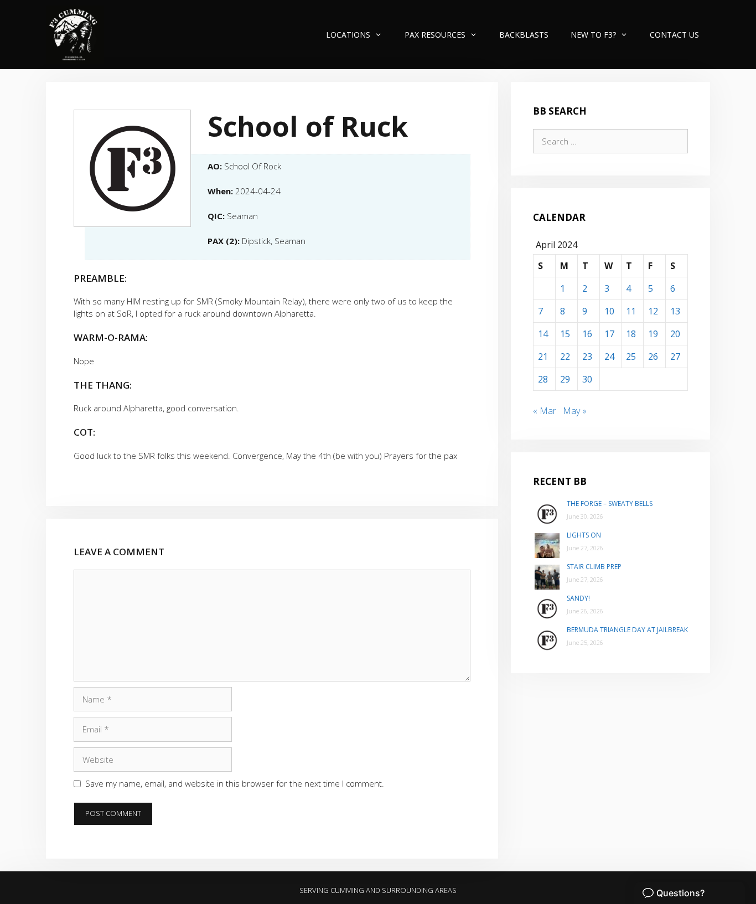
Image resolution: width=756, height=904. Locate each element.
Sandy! (578, 598)
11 (631, 311)
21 (543, 356)
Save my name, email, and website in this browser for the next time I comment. (234, 783)
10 (609, 311)
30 (587, 379)
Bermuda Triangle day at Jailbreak (627, 629)
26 (653, 356)
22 (565, 356)
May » (575, 411)
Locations (348, 34)
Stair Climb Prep (594, 566)
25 (631, 356)
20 (675, 334)
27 (675, 356)
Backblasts (523, 34)
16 (587, 334)
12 (653, 311)
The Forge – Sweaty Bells (610, 503)
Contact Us (674, 34)
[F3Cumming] (75, 34)
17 (609, 334)
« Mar (544, 411)
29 (565, 379)
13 (675, 311)
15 (565, 334)
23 (587, 356)
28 (543, 379)
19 (653, 334)
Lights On (584, 535)
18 (631, 334)
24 (609, 356)
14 (543, 334)
